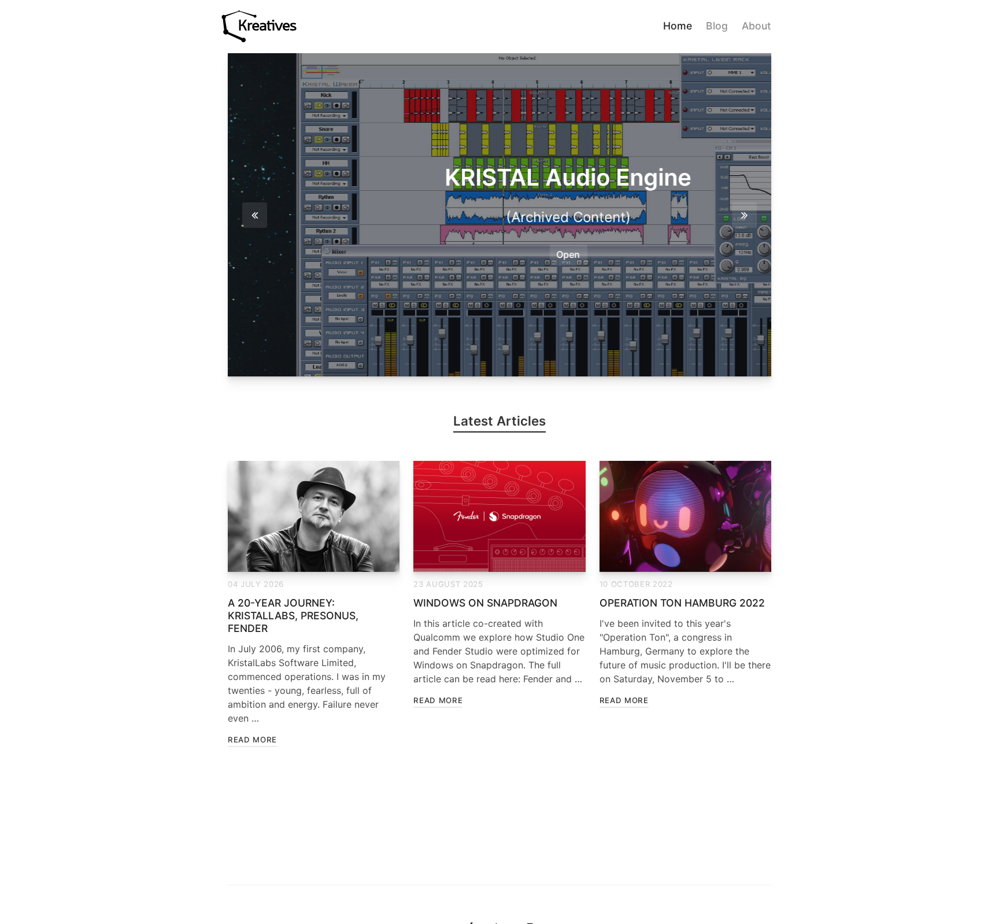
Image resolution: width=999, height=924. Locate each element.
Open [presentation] (500, 254)
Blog (717, 26)
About (756, 26)
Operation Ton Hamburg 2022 (682, 603)
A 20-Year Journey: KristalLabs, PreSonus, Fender (293, 615)
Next (744, 215)
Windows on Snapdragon (485, 603)
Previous (254, 215)
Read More (252, 739)
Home (677, 26)
